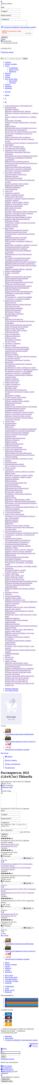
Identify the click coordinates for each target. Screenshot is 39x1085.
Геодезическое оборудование (15, 148)
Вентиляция (9, 145)
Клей (7, 275)
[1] (2, 838)
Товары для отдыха (12, 574)
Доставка (12, 82)
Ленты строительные (12, 334)
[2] (4, 838)
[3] (6, 838)
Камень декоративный (13, 271)
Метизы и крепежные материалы (16, 347)
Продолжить (5, 1079)
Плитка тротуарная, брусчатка (16, 449)
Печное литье (10, 421)
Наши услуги (14, 69)
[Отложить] (2, 862)
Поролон (8, 460)
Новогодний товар (11, 382)
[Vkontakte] (6, 999)
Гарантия (8, 86)
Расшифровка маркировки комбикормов (19, 734)
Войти (3, 1057)
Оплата (7, 84)
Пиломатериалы (11, 423)
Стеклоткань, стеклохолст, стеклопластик (20, 535)
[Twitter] (6, 1004)
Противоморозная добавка (14, 464)
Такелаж (8, 536)
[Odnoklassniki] (5, 1002)
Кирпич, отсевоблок (12, 273)
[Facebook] (5, 1001)
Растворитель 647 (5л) (8, 916)
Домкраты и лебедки (12, 193)
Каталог (8, 92)
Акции (7, 75)
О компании (13, 68)
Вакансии (12, 71)
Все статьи (4, 753)
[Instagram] (5, 1006)
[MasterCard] (8, 1018)
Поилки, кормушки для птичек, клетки (19, 458)
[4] (8, 838)
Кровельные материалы (13, 301)
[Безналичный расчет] (8, 1025)
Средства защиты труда (13, 531)
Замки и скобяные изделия (14, 195)
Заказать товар (7, 787)
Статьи (7, 77)
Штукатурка (9, 657)
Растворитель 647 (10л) (9, 846)
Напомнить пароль (7, 1059)
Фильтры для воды (11, 592)
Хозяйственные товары (13, 598)
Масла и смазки (10, 345)
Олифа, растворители (12, 384)
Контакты (8, 88)
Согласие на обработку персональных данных (19, 27)
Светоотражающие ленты (14, 510)
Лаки (7, 317)
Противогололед (11, 462)
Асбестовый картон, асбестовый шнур (18, 106)
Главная (8, 62)
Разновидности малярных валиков (17, 749)
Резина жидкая (10, 468)
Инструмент (9, 228)
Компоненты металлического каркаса (18, 286)
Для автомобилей (11, 189)
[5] (10, 838)
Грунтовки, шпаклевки (13, 172)
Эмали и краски (10, 661)
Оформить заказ (7, 1081)
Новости (8, 73)
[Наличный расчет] (8, 1022)
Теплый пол (9, 568)
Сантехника (9, 470)
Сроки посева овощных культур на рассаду (20, 741)
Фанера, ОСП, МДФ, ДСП (14, 575)
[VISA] (8, 1015)
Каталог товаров (11, 64)
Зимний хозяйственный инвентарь (17, 219)
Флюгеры (8, 594)
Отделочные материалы (13, 399)
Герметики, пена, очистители (15, 150)
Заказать (4, 37)
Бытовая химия (10, 107)
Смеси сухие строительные (14, 514)
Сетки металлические (12, 512)
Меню (7, 95)
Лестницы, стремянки (13, 343)
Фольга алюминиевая (12, 596)
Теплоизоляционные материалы (16, 544)
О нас (7, 66)
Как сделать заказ (11, 79)
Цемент (7, 655)
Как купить (13, 81)
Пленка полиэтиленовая (13, 447)
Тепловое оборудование (13, 538)
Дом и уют (9, 191)
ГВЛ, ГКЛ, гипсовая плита (14, 146)
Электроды (9, 659)
